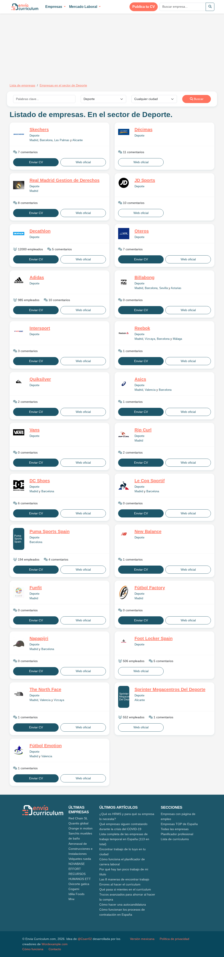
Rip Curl (143, 430)
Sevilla (163, 288)
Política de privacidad (174, 939)
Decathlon (40, 231)
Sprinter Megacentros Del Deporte (124, 696)
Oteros (142, 231)
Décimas (143, 129)
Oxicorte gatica (78, 884)
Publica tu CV (143, 7)
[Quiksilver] (18, 381)
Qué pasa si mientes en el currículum (125, 889)
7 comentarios (27, 152)
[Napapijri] (18, 643)
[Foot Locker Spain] (123, 641)
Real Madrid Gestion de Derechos (65, 180)
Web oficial (83, 162)
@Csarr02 (85, 939)
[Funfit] (18, 592)
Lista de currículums (175, 839)
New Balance (148, 531)
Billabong (144, 277)
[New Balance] (123, 533)
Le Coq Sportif (150, 480)
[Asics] (123, 384)
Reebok (142, 328)
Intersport (40, 328)
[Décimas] (123, 132)
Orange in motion (80, 828)
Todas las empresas (175, 829)
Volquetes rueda (79, 859)
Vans (35, 430)
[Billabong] (123, 282)
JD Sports (145, 180)
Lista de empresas (22, 85)
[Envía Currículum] (25, 7)
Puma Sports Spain (18, 538)
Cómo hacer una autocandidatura (122, 904)
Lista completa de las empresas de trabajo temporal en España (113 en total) (124, 839)
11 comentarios (133, 152)
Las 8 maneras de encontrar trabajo (124, 879)
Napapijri (39, 638)
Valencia (150, 389)
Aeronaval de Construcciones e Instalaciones (80, 848)
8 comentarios (27, 203)
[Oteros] (123, 233)
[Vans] (18, 432)
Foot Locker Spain (154, 638)
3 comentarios (27, 351)
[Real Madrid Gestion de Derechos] (18, 185)
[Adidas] (18, 280)
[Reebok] (123, 333)
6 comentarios (27, 503)
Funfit (36, 587)
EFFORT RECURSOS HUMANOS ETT (79, 874)
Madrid (34, 140)
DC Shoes (40, 480)
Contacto (55, 949)
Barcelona (46, 140)
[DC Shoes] (18, 485)
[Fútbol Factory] (123, 592)
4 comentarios (58, 559)
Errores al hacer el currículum (119, 884)
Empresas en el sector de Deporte (63, 85)
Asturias (176, 288)
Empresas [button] (54, 7)
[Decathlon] (18, 233)
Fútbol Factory (150, 587)
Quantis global (78, 823)
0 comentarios (132, 300)
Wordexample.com (55, 944)
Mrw (71, 899)
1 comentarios (132, 351)
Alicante (77, 140)
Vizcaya (150, 338)
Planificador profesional (177, 834)
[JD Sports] (123, 182)
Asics (140, 379)
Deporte (34, 135)
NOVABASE (76, 864)
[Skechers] (18, 134)
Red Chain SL (78, 818)
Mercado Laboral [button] (83, 7)
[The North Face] (18, 694)
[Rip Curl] (123, 434)
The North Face (45, 689)
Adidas (37, 277)
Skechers (39, 129)
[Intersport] (18, 331)
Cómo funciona (32, 949)
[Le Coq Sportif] (123, 485)
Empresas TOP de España (179, 824)
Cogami (73, 889)
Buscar (198, 99)
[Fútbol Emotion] (18, 750)
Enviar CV (36, 162)
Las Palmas (61, 140)
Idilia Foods (76, 894)
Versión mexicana (142, 939)
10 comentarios (133, 203)
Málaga (177, 338)
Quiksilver (40, 379)
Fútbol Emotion (46, 745)
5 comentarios (61, 249)
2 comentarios (27, 401)
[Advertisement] (46, 45)
